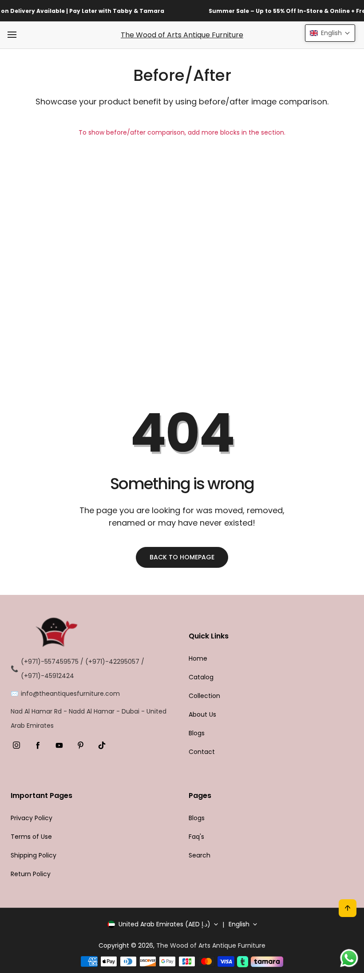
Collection (204, 695)
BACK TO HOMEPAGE (182, 557)
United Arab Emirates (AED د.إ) (164, 924)
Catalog (201, 677)
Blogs (197, 733)
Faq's (196, 836)
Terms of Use (31, 836)
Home (198, 658)
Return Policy (31, 873)
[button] (330, 33)
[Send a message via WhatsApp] (349, 958)
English (239, 924)
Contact (202, 751)
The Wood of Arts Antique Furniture (182, 35)
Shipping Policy (33, 855)
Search (199, 855)
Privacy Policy (31, 817)
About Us (202, 714)
